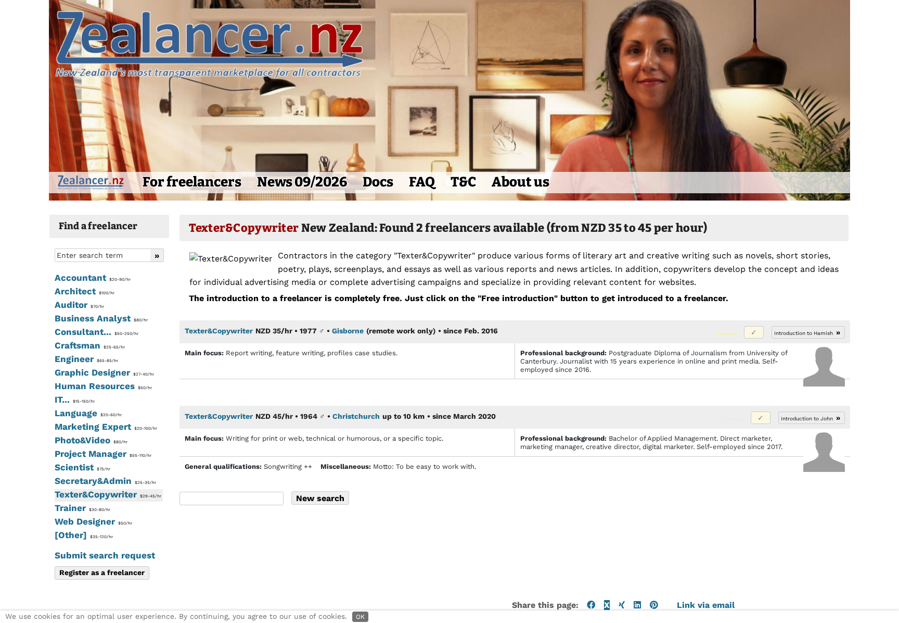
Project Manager (103, 453)
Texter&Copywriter (108, 494)
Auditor (79, 305)
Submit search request (105, 555)
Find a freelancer (98, 226)
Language (88, 413)
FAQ (422, 182)
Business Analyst (101, 318)
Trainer (82, 508)
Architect (84, 291)
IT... (75, 399)
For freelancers (192, 182)
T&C (463, 182)
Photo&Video (91, 440)
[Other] (84, 535)
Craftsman (90, 345)
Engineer (86, 359)
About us (520, 182)
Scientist (82, 467)
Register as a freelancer (102, 572)
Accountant (93, 277)
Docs (378, 182)
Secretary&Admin (105, 481)
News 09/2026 (302, 182)
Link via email (706, 605)
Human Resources (103, 386)
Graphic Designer (104, 372)
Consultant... (96, 332)
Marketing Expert (106, 426)
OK (360, 616)
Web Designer (93, 521)
